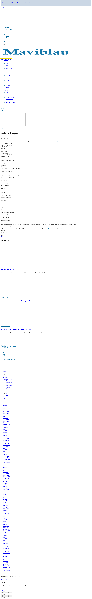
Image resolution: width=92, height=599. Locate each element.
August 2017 (5, 516)
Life (6, 393)
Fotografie (5, 577)
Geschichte (14, 577)
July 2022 (5, 429)
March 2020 (5, 472)
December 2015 (6, 548)
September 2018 (6, 495)
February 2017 (6, 526)
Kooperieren (9, 387)
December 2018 (6, 491)
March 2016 (5, 543)
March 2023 (5, 418)
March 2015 (5, 561)
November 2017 (6, 511)
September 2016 (6, 534)
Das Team (8, 384)
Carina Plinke (61, 228)
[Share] (1, 590)
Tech (7, 376)
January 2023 (6, 421)
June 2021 (5, 449)
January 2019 (6, 489)
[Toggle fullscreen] (7, 592)
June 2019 (5, 481)
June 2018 (5, 500)
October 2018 (6, 494)
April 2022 (5, 434)
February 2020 (6, 473)
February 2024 (6, 411)
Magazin (5, 369)
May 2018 (5, 502)
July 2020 (5, 465)
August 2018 (5, 497)
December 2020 (6, 459)
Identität (10, 577)
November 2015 (6, 549)
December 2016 (6, 529)
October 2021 (6, 443)
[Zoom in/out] (10, 592)
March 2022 (5, 435)
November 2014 (6, 567)
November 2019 (6, 476)
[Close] (2, 592)
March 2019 (5, 486)
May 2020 (5, 468)
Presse (7, 34)
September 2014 (6, 570)
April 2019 (5, 484)
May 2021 (5, 451)
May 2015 (5, 557)
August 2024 (5, 408)
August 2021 (5, 446)
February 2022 (6, 437)
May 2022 (5, 432)
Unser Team (8, 31)
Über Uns (6, 27)
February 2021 (6, 456)
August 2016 (5, 535)
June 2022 (5, 430)
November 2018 (6, 492)
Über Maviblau (9, 29)
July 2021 (5, 448)
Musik (8, 577)
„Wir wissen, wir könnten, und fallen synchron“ (17, 329)
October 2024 (6, 407)
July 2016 (5, 537)
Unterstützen (8, 32)
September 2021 (6, 445)
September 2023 (6, 414)
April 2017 (5, 523)
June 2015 (5, 556)
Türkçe (6, 37)
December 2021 (6, 440)
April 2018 (5, 503)
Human (7, 372)
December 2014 (6, 565)
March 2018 (5, 505)
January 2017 (6, 527)
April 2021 (5, 453)
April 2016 (5, 542)
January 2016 (6, 546)
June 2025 (5, 405)
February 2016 (6, 545)
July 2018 (5, 499)
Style (4, 392)
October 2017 (6, 513)
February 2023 (6, 419)
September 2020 (6, 462)
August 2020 (5, 464)
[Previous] (1, 594)
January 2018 (6, 508)
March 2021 (5, 454)
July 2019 (5, 480)
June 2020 (5, 467)
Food (7, 395)
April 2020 (5, 470)
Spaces (7, 374)
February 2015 (6, 562)
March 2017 (5, 524)
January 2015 (6, 564)
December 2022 (6, 422)
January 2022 (6, 438)
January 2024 (6, 413)
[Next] (4, 594)
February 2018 (6, 507)
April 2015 (5, 559)
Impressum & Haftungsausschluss (9, 359)
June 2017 (5, 519)
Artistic (4, 368)
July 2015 (5, 554)
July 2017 (5, 518)
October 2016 (6, 532)
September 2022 (6, 426)
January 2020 (6, 475)
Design (4, 371)
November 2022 (6, 424)
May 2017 (5, 521)
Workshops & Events (6, 59)
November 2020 (6, 461)
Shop (4, 398)
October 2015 (6, 551)
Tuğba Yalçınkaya (52, 228)
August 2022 (5, 427)
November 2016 (6, 530)
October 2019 (6, 478)
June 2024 (5, 410)
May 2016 (5, 540)
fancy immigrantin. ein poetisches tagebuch (15, 301)
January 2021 (6, 457)
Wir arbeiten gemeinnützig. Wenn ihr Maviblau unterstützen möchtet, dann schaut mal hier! (18, 2)
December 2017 (6, 510)
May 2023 (5, 416)
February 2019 (6, 488)
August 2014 (5, 572)
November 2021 (6, 441)
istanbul (2, 577)
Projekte (5, 377)
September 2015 (6, 553)
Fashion (4, 390)
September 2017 (6, 515)
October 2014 (6, 569)
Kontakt (7, 388)
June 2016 (5, 538)
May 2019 (5, 483)
